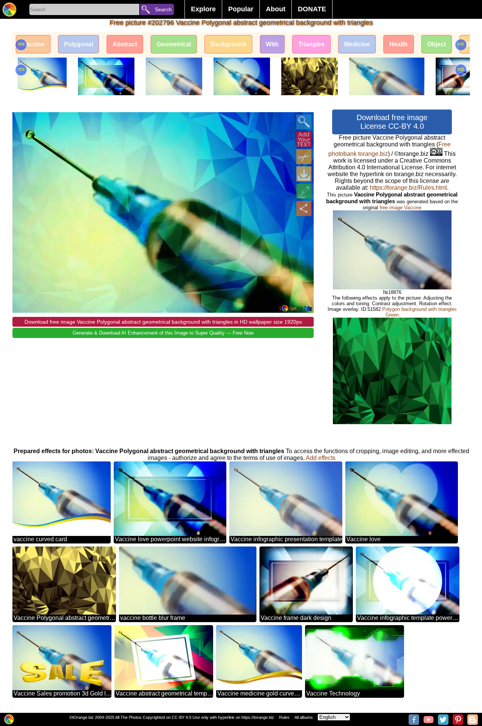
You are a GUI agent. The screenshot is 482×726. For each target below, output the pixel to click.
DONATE (312, 9)
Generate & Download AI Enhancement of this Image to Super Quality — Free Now (163, 333)
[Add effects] (303, 191)
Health (398, 44)
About (275, 9)
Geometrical (174, 44)
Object (436, 44)
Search (163, 9)
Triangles (311, 44)
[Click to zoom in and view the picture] (303, 121)
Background (228, 44)
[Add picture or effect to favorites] (22, 121)
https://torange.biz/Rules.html (408, 187)
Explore (203, 9)
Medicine (357, 44)
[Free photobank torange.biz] (9, 9)
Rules (284, 717)
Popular (240, 9)
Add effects (321, 458)
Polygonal (78, 44)
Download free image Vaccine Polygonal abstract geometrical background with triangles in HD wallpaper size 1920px (163, 322)
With (272, 44)
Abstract (125, 44)
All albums (303, 717)
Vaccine (33, 44)
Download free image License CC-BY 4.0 (392, 121)
